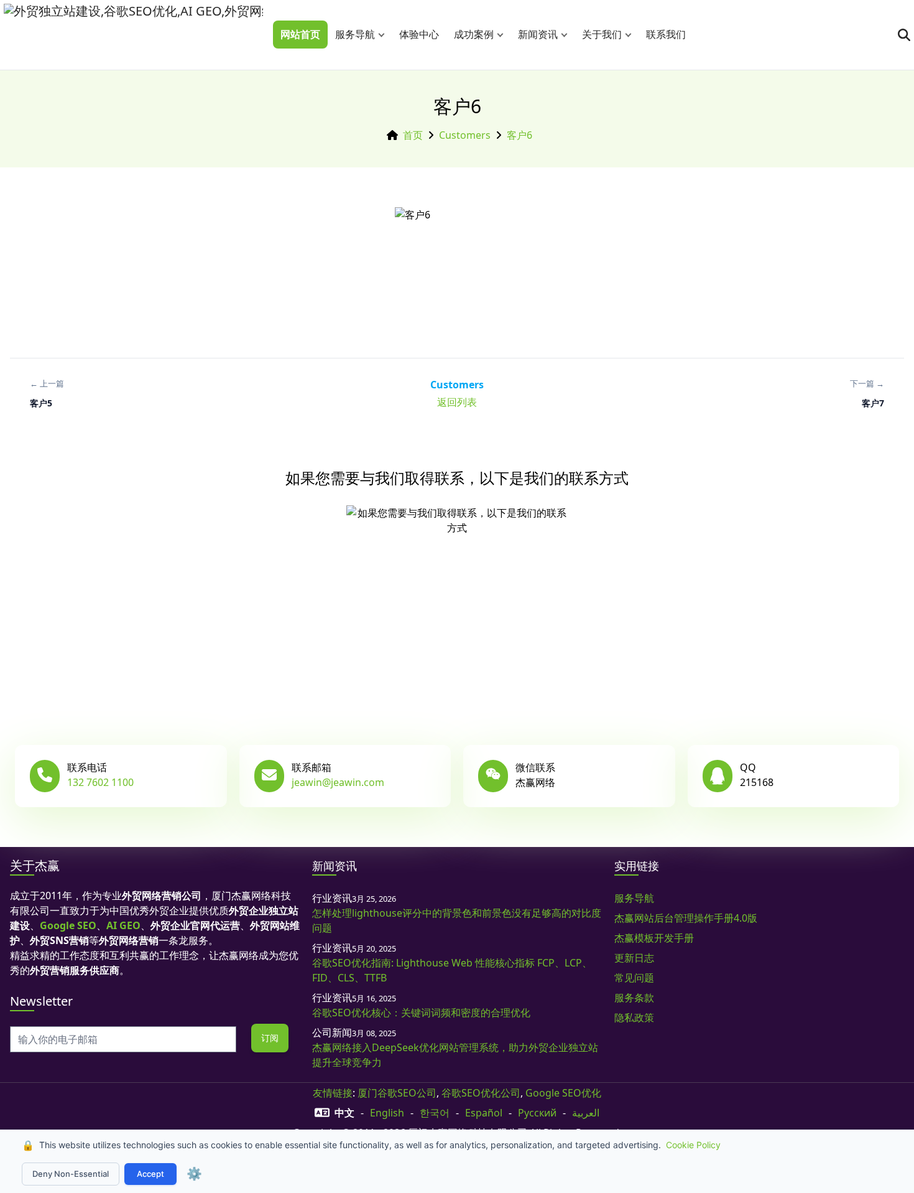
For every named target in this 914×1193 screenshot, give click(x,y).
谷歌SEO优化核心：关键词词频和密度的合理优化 (421, 1012)
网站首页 (300, 34)
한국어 (435, 1113)
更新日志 (634, 958)
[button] (384, 35)
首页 (413, 135)
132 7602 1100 (100, 782)
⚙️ (194, 1173)
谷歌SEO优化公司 (480, 1093)
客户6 (519, 135)
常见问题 (634, 978)
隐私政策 (634, 1017)
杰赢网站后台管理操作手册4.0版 (685, 918)
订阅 (270, 1038)
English (387, 1113)
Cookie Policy (693, 1144)
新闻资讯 (538, 34)
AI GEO (123, 925)
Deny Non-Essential (70, 1174)
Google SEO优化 (563, 1093)
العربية (585, 1113)
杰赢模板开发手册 (654, 938)
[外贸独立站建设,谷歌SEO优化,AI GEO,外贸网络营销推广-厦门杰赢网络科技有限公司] (133, 35)
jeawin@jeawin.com (338, 782)
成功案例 (474, 34)
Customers (465, 135)
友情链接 (333, 1093)
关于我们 (602, 34)
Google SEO (68, 925)
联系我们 (666, 34)
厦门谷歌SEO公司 (397, 1093)
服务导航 (355, 34)
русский (537, 1113)
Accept (150, 1174)
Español (483, 1113)
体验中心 (419, 34)
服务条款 (634, 997)
